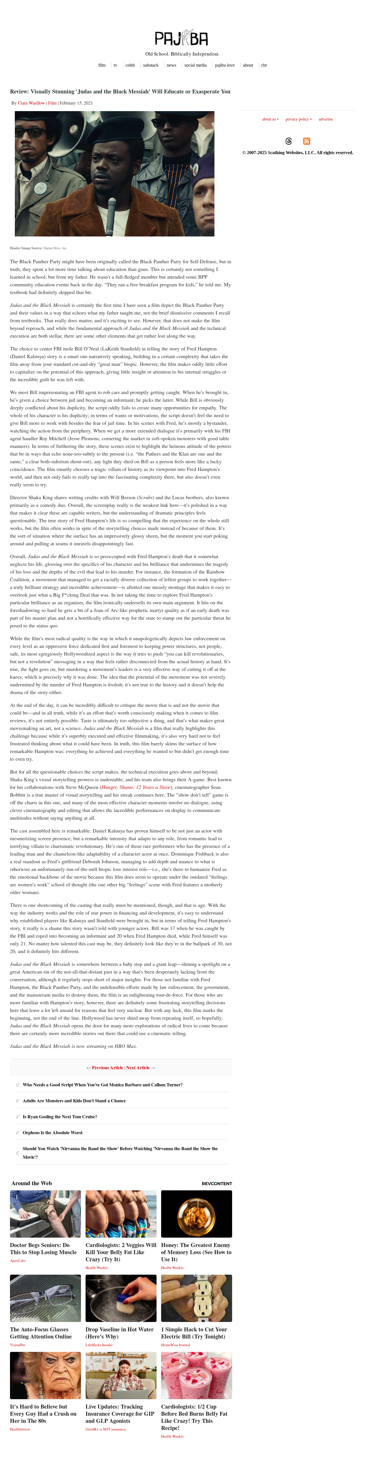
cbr (264, 65)
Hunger (109, 786)
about (248, 65)
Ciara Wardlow (31, 103)
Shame (126, 786)
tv (115, 65)
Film (52, 103)
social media (195, 65)
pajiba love (225, 65)
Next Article (138, 1067)
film (102, 65)
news (171, 65)
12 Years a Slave (153, 786)
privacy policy (297, 119)
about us (269, 119)
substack (151, 65)
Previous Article (107, 1067)
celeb (130, 65)
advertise (326, 119)
